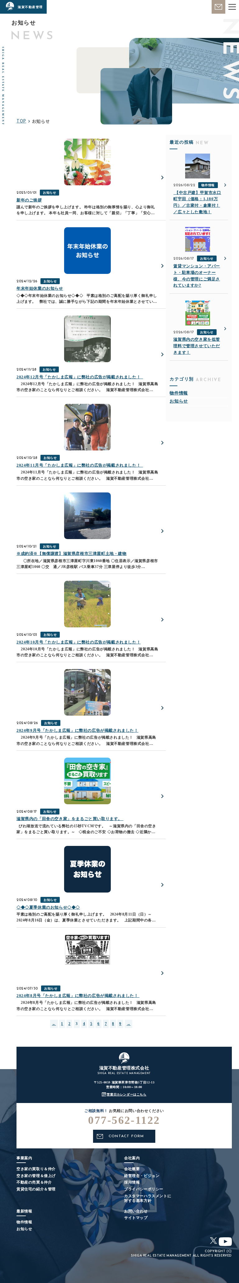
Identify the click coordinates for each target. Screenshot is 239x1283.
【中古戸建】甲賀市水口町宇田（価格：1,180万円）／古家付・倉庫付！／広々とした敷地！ (197, 202)
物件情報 (207, 185)
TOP (21, 121)
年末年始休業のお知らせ (39, 288)
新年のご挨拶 (29, 200)
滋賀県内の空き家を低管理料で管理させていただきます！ (196, 346)
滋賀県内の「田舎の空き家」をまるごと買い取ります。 (70, 818)
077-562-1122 (124, 1120)
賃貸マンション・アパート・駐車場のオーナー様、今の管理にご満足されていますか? (196, 276)
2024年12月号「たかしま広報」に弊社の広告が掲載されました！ (79, 377)
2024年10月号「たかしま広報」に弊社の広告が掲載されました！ (78, 642)
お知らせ (49, 192)
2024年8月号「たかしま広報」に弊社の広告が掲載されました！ (77, 995)
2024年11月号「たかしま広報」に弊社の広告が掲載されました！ (79, 465)
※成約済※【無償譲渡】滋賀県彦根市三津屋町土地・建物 (71, 553)
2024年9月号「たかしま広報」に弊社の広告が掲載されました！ (77, 730)
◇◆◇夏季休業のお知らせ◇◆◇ (48, 907)
